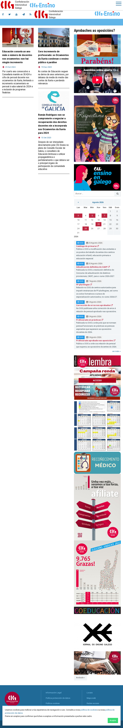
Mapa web (91, 698)
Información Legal (54, 693)
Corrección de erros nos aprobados (93, 305)
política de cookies (88, 710)
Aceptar (113, 720)
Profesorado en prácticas (88, 320)
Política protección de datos (58, 698)
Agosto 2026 (98, 202)
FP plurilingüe (83, 284)
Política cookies (53, 703)
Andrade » (80, 677)
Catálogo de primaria (86, 246)
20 (99, 224)
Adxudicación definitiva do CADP (92, 267)
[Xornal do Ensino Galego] (97, 632)
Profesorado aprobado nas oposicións (94, 340)
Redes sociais (93, 703)
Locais (90, 693)
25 (86, 228)
